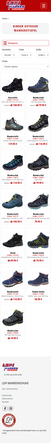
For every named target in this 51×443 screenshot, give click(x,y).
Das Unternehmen (10, 389)
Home (4, 18)
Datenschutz (7, 398)
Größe (38, 49)
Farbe (21, 49)
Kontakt (5, 402)
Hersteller (6, 49)
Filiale (4, 61)
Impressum (7, 395)
